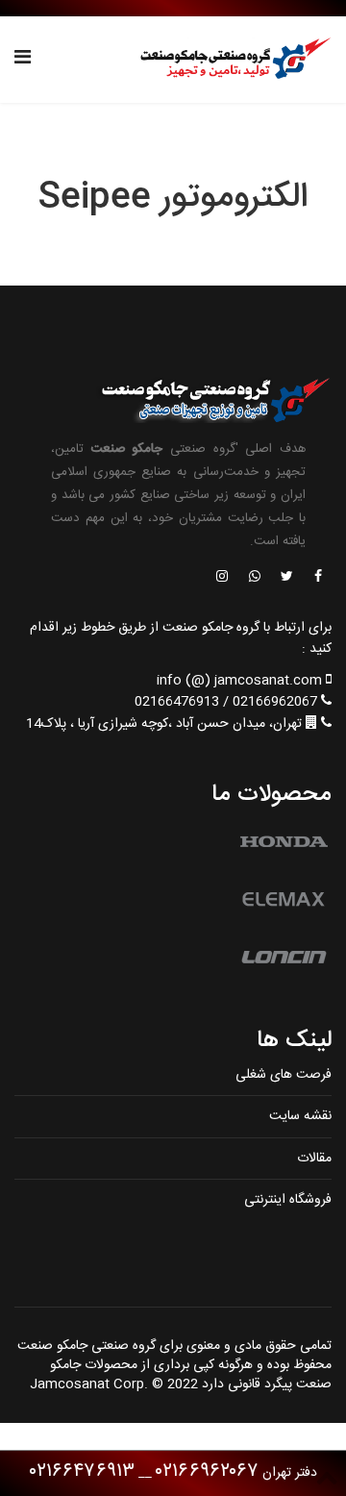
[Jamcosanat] (317, 577)
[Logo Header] (231, 60)
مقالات (314, 1158)
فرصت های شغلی (283, 1074)
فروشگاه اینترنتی (288, 1199)
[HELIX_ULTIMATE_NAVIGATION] (22, 59)
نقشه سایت (300, 1116)
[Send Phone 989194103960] (255, 577)
